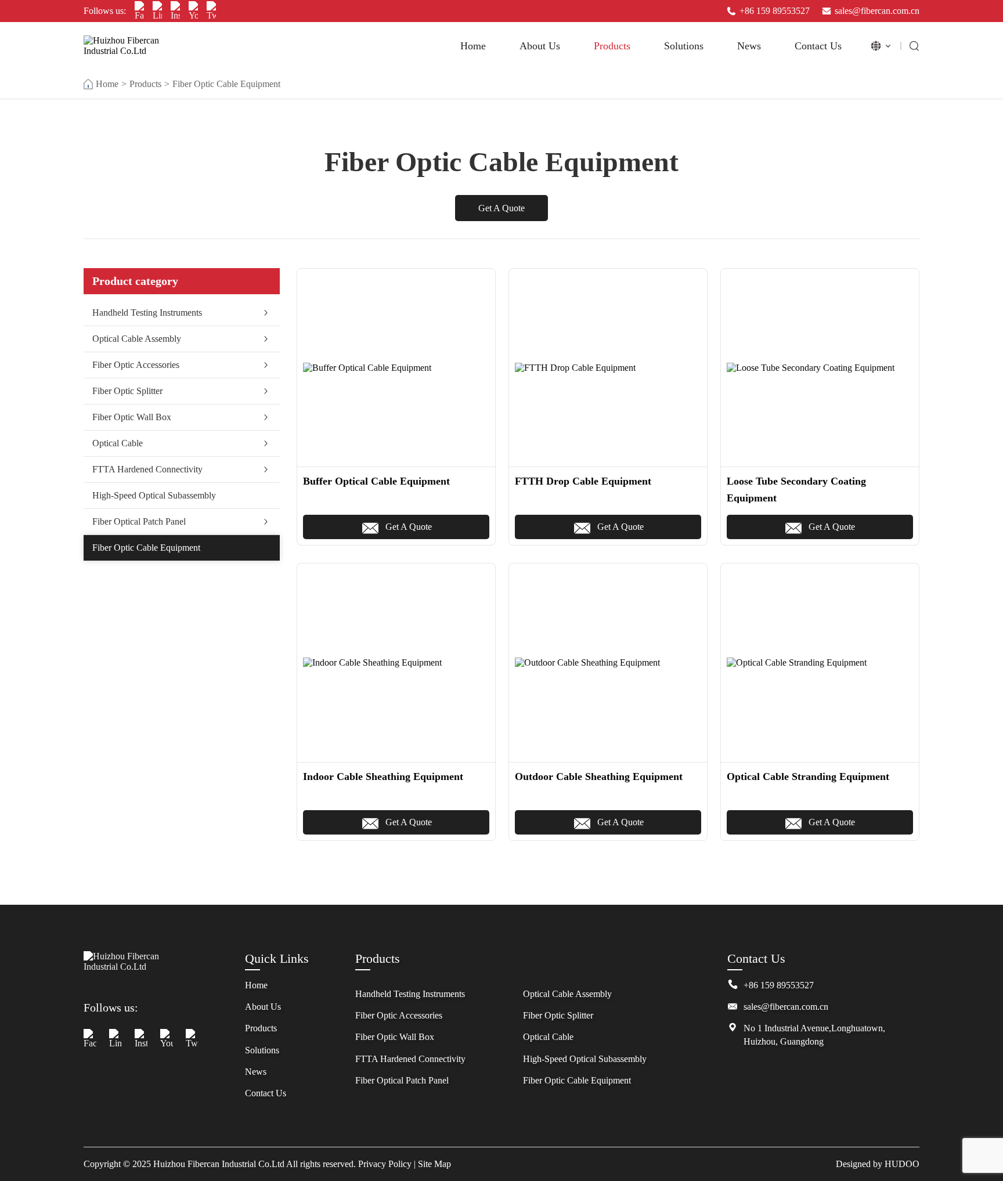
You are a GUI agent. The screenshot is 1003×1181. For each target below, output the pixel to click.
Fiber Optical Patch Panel (139, 521)
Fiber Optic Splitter (127, 391)
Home (473, 46)
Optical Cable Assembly (136, 339)
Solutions (683, 46)
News (749, 46)
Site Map (434, 1164)
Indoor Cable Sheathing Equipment (383, 776)
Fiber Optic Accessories (135, 365)
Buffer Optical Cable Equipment (376, 481)
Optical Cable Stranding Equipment (808, 776)
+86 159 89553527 (774, 11)
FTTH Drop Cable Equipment (583, 481)
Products (612, 46)
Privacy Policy (385, 1164)
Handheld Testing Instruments (147, 312)
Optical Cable (117, 443)
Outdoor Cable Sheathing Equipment (599, 776)
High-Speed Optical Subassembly (154, 495)
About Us (539, 46)
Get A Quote (501, 208)
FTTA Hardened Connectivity (147, 469)
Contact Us (818, 46)
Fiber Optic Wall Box (131, 417)
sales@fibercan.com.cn (877, 11)
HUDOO (902, 1164)
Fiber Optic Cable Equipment (226, 84)
